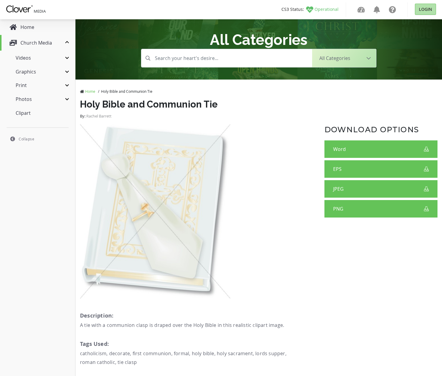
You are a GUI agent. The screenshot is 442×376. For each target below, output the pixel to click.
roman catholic (97, 362)
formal (181, 353)
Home (90, 91)
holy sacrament (235, 353)
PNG (338, 208)
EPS (337, 169)
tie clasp (127, 362)
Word (339, 149)
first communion (152, 353)
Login (425, 9)
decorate (119, 353)
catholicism (93, 353)
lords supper (270, 353)
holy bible (203, 353)
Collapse (26, 138)
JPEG (338, 189)
